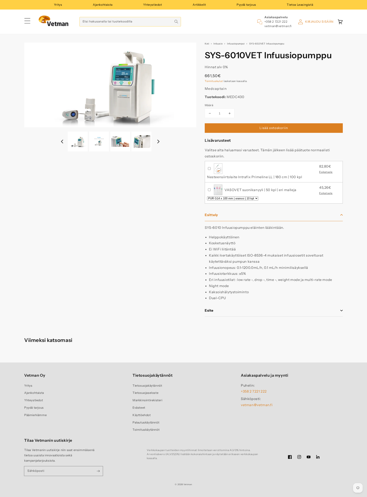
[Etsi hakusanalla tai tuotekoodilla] (176, 21)
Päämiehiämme (35, 415)
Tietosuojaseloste (145, 393)
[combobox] (130, 21)
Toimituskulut (214, 81)
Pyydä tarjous (246, 5)
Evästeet (139, 408)
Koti (207, 43)
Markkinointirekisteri (147, 400)
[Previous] (62, 141)
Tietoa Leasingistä (300, 5)
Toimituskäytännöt (146, 430)
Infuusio (218, 43)
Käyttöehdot (142, 415)
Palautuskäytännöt (146, 422)
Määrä (209, 105)
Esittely (211, 215)
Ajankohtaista (103, 5)
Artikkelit (199, 5)
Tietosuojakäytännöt (147, 385)
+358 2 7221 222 (275, 22)
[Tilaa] (98, 471)
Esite (209, 310)
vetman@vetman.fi (278, 26)
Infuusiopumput (235, 43)
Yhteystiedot (152, 5)
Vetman (188, 484)
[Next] (158, 141)
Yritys (58, 5)
